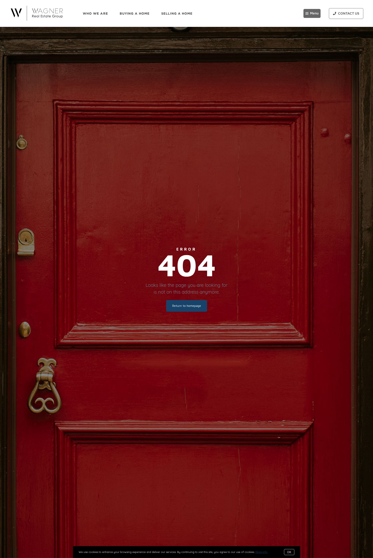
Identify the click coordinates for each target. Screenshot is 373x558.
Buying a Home (135, 13)
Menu (314, 13)
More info (261, 552)
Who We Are (95, 13)
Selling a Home (177, 13)
